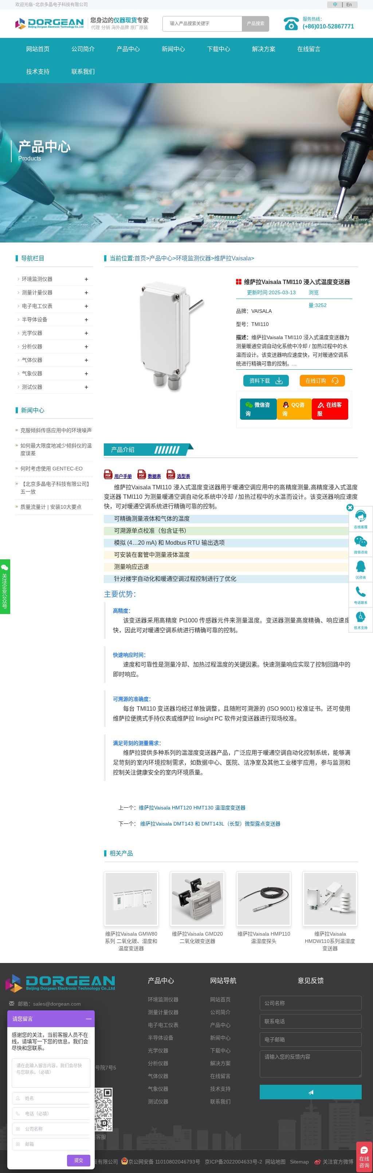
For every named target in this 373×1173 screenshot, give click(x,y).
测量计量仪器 (37, 292)
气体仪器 (32, 360)
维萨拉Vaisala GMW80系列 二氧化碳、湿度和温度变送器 (131, 941)
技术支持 (38, 72)
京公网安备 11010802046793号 (164, 1162)
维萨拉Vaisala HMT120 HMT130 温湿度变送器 (192, 808)
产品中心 (128, 49)
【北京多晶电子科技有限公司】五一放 (56, 487)
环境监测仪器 (193, 258)
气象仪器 (32, 373)
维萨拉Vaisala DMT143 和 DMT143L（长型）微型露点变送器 (209, 824)
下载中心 (218, 49)
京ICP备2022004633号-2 (233, 1162)
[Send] (311, 1092)
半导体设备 (34, 319)
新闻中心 (173, 49)
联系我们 (83, 72)
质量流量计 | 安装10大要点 (51, 507)
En (349, 4)
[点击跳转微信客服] (361, 544)
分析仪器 (32, 346)
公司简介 (83, 49)
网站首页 (38, 49)
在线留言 (309, 49)
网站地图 (275, 1162)
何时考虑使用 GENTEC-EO (51, 468)
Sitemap (299, 1162)
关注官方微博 (337, 1162)
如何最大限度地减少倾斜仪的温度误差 (56, 449)
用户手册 (123, 476)
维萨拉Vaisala (232, 258)
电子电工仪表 (37, 306)
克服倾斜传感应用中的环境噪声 (56, 430)
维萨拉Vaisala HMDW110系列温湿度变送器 (330, 941)
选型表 (183, 476)
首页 (140, 258)
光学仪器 (32, 333)
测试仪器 (32, 387)
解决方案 (263, 49)
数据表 (154, 476)
